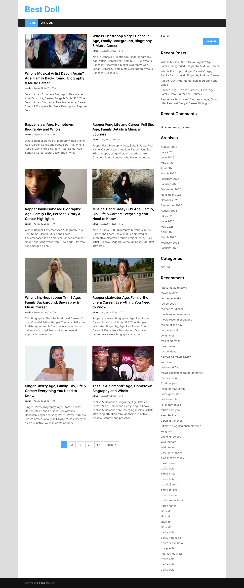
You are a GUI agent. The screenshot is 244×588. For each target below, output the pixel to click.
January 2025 (169, 248)
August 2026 (169, 146)
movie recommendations (176, 319)
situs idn (166, 511)
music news (168, 463)
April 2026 (167, 168)
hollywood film (170, 367)
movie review (169, 293)
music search (169, 346)
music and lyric (170, 410)
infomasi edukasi (171, 553)
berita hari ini (169, 495)
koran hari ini (169, 505)
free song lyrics (170, 340)
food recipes (169, 383)
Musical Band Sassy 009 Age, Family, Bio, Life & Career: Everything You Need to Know (123, 214)
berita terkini (169, 489)
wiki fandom (168, 442)
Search (165, 35)
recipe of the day (171, 325)
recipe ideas (168, 351)
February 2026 (170, 178)
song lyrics (167, 335)
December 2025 (171, 189)
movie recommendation (176, 314)
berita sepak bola (172, 500)
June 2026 (167, 157)
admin (28, 88)
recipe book (168, 303)
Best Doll (42, 9)
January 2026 (169, 184)
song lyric (167, 431)
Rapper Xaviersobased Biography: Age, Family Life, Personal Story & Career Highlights (53, 214)
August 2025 (169, 210)
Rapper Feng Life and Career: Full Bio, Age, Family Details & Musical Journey (123, 129)
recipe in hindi (169, 330)
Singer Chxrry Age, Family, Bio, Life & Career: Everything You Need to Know (55, 391)
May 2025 (167, 226)
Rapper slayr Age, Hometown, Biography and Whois (189, 82)
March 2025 (168, 237)
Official (47, 22)
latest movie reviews (174, 287)
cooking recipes (171, 436)
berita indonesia (171, 537)
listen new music (171, 404)
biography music (171, 452)
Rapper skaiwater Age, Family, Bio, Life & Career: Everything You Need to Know (121, 302)
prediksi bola (169, 484)
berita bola (167, 468)
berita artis (168, 473)
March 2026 (168, 173)
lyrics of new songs (173, 388)
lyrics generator (171, 394)
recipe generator (171, 298)
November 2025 (171, 194)
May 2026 (167, 162)
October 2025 (170, 200)
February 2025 (170, 242)
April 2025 (167, 232)
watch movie (169, 362)
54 (98, 444)
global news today (172, 457)
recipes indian (169, 378)
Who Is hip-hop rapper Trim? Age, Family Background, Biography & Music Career (53, 302)
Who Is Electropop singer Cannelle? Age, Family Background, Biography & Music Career (122, 41)
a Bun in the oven (172, 420)
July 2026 (167, 152)
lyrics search (169, 399)
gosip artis (167, 548)
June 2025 (167, 221)
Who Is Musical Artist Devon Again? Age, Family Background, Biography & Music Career (54, 78)
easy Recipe (168, 415)
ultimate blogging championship (181, 426)
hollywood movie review (176, 356)
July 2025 (167, 216)
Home (31, 22)
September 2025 (171, 205)
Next (111, 444)
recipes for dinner (172, 309)
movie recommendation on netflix (182, 372)
